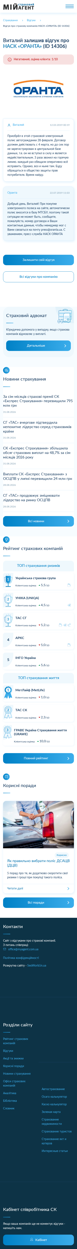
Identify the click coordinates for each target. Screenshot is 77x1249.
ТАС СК (21, 710)
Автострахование (53, 1089)
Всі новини (36, 521)
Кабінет (41, 1240)
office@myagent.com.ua (23, 949)
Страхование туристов (57, 1131)
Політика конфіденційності (21, 958)
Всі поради (36, 902)
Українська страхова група (35, 578)
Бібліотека (10, 1101)
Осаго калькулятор (54, 1096)
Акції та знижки (13, 1058)
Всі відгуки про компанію (39, 276)
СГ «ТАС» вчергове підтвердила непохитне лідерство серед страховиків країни (37, 427)
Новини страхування (17, 1073)
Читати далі (15, 888)
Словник (8, 1108)
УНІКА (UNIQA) (27, 598)
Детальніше (36, 345)
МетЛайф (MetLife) (30, 690)
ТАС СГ (21, 618)
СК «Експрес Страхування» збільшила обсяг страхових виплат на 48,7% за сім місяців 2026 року (36, 453)
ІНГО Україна (25, 658)
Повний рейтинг (36, 758)
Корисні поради (13, 1066)
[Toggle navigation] (70, 6)
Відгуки (8, 1051)
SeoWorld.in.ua (36, 965)
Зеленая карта (51, 1112)
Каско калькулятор (54, 1104)
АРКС (19, 638)
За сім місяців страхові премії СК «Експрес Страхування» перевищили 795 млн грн (38, 401)
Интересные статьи (55, 1151)
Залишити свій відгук (39, 260)
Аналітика (9, 1093)
